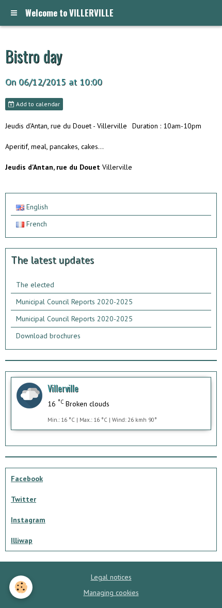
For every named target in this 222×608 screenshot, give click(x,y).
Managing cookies (111, 592)
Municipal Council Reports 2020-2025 (74, 301)
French (35, 223)
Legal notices (111, 577)
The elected (35, 284)
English (36, 206)
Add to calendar (37, 104)
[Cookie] (21, 587)
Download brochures (48, 335)
